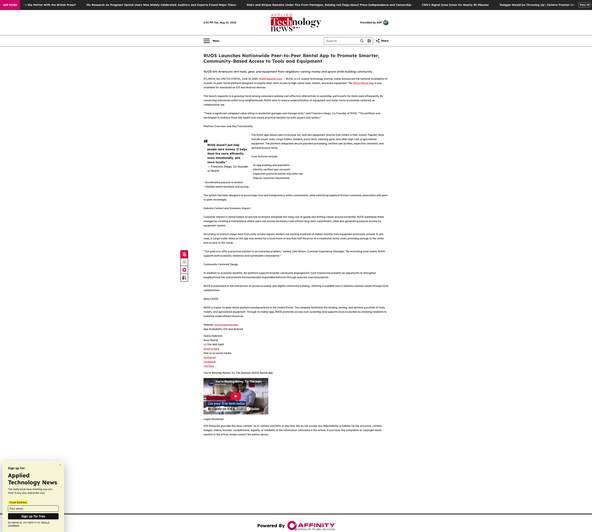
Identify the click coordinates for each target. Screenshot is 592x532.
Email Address (18, 502)
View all (584, 4)
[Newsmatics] (184, 277)
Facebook (210, 361)
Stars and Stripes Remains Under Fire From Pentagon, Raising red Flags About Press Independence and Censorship (329, 5)
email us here (211, 348)
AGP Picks (10, 4)
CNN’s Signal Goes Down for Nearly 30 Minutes (455, 5)
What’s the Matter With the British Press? (46, 5)
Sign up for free (33, 516)
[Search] (362, 40)
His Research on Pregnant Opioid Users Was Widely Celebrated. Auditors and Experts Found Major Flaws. (161, 5)
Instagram (210, 357)
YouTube (209, 366)
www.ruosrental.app (226, 324)
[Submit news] (184, 254)
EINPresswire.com (270, 78)
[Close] (60, 465)
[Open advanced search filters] (369, 40)
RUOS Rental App (363, 83)
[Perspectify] (184, 262)
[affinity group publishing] (184, 270)
